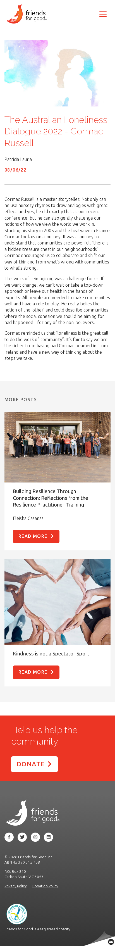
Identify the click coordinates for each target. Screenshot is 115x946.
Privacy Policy (15, 886)
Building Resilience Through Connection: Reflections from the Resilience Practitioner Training (50, 497)
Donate (30, 763)
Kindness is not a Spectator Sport (51, 653)
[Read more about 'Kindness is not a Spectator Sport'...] (57, 602)
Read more (32, 536)
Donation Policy (45, 886)
